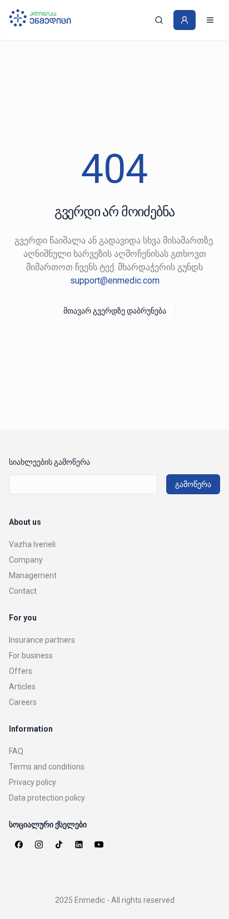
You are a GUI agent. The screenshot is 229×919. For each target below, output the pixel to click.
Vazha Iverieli (32, 544)
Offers (20, 671)
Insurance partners (42, 639)
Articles (22, 686)
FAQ (16, 751)
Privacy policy (32, 782)
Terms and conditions (46, 766)
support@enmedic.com (115, 280)
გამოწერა (193, 484)
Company (26, 559)
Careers (23, 702)
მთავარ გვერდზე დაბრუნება (114, 310)
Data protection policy (47, 797)
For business (31, 655)
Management (33, 575)
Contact (23, 591)
